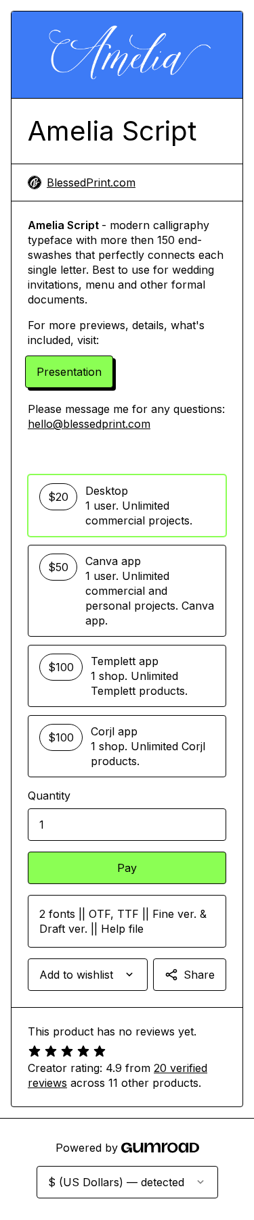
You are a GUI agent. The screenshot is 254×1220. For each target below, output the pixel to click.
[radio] (127, 505)
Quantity (49, 795)
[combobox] (88, 974)
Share (199, 974)
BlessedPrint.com (91, 182)
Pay (127, 868)
